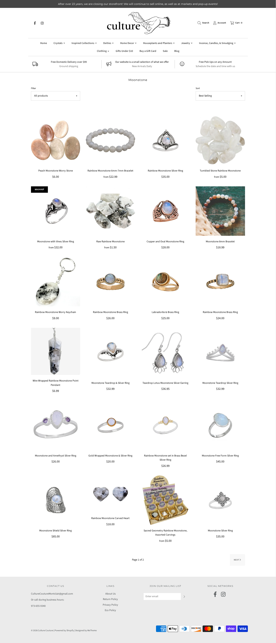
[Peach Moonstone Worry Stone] (55, 140)
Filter (33, 88)
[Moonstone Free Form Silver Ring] (220, 425)
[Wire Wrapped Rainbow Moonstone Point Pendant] (55, 351)
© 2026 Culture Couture (42, 630)
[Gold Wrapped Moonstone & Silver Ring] (110, 425)
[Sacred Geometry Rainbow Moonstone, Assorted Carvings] (165, 500)
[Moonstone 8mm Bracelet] (220, 211)
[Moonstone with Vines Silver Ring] (55, 211)
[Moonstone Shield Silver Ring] (55, 500)
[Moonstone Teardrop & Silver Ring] (110, 352)
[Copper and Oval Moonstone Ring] (165, 211)
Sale (165, 51)
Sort (198, 88)
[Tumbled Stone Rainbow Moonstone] (220, 140)
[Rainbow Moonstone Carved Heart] (110, 494)
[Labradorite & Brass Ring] (165, 281)
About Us (110, 594)
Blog (176, 51)
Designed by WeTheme (86, 630)
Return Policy (110, 599)
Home (43, 43)
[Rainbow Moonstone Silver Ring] (165, 140)
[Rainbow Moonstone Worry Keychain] (55, 281)
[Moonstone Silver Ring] (220, 500)
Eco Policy (110, 610)
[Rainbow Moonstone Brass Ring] (110, 281)
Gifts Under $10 (124, 51)
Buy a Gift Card (148, 51)
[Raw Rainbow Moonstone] (110, 211)
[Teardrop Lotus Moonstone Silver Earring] (165, 352)
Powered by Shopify (64, 630)
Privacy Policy (110, 605)
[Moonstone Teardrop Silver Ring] (220, 352)
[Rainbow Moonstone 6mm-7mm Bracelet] (110, 140)
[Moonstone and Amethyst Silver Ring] (55, 425)
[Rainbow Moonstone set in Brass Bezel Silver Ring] (165, 425)
